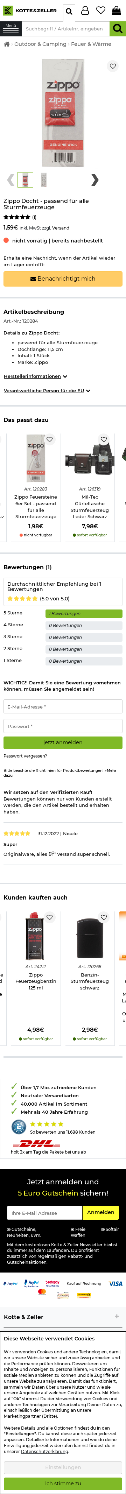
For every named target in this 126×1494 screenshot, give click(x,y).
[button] (25, 180)
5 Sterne (13, 612)
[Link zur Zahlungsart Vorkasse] (63, 1295)
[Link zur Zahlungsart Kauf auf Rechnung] (84, 1283)
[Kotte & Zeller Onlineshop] (29, 10)
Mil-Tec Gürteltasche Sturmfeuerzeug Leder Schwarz (90, 506)
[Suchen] (118, 28)
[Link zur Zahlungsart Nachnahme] (84, 1295)
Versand (60, 228)
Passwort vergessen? (25, 756)
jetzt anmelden (63, 742)
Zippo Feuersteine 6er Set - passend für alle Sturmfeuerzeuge (35, 506)
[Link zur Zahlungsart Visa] (115, 1283)
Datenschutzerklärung (44, 1451)
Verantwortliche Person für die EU (44, 390)
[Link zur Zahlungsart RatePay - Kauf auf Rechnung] (52, 1283)
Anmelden (103, 1212)
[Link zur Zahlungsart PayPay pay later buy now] (31, 1283)
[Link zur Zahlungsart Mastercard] (42, 1291)
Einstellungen (63, 1467)
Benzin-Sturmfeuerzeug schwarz (90, 981)
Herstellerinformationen (32, 376)
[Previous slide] (10, 180)
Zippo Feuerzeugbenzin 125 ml (35, 981)
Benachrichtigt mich (66, 278)
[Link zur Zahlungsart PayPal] (11, 1283)
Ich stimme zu (63, 1483)
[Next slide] (95, 180)
